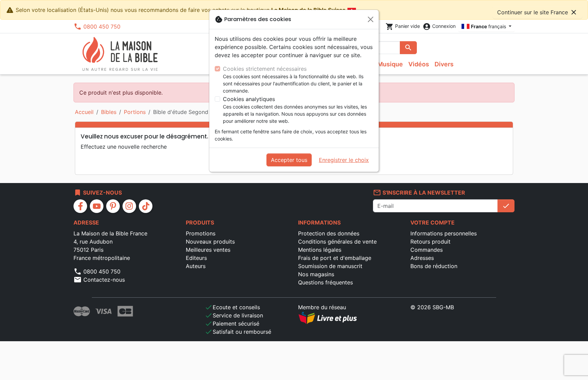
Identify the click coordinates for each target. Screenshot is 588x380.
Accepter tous (289, 159)
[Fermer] (370, 19)
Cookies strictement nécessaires (265, 68)
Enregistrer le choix (344, 159)
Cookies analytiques (249, 99)
